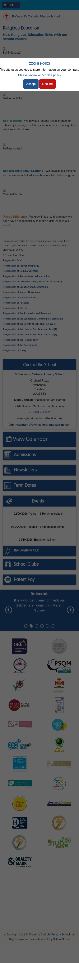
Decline (47, 83)
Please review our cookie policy (39, 75)
